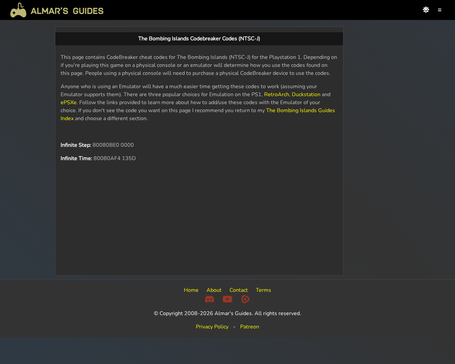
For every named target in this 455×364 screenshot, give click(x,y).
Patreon (249, 326)
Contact (238, 290)
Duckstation (306, 94)
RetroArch (276, 94)
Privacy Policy (212, 326)
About (214, 290)
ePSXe (69, 102)
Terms (263, 290)
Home (191, 290)
